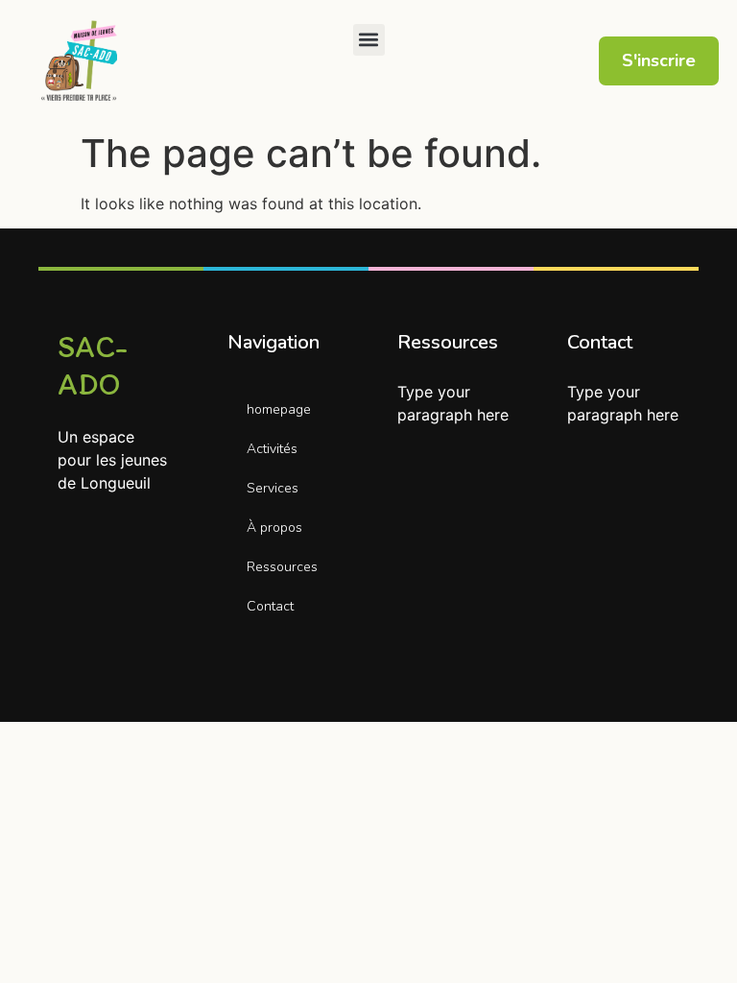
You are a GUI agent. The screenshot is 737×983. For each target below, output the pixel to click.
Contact (270, 606)
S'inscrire (659, 60)
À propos (274, 527)
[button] (369, 40)
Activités (272, 449)
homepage (279, 409)
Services (272, 488)
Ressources (282, 567)
